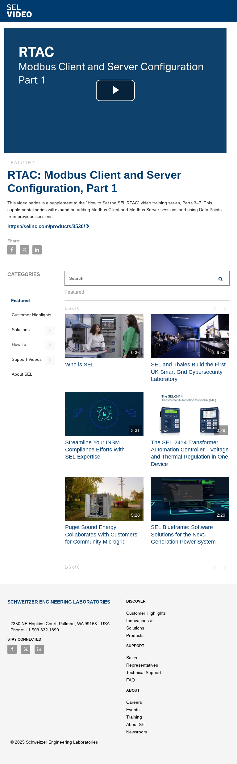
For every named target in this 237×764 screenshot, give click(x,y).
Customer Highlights (31, 314)
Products (134, 635)
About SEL (22, 374)
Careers (134, 702)
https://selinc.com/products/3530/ (46, 226)
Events (132, 709)
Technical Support (143, 672)
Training (134, 717)
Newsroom (136, 731)
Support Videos (27, 359)
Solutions (21, 329)
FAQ (130, 679)
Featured (20, 300)
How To (19, 344)
